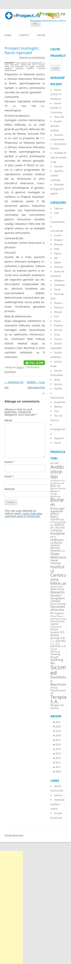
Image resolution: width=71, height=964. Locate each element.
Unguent (59, 438)
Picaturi (58, 303)
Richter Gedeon (54, 631)
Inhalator (59, 280)
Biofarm (57, 502)
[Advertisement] (11, 907)
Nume (10, 462)
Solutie (58, 339)
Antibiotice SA (57, 483)
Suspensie (59, 402)
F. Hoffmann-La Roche (57, 539)
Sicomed (58, 670)
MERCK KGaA (57, 589)
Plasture (58, 307)
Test (56, 411)
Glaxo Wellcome (58, 555)
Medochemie (56, 586)
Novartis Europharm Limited (57, 598)
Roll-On (58, 330)
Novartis (57, 592)
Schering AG (56, 661)
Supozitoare (57, 397)
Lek (63, 583)
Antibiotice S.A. (57, 480)
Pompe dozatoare (14, 835)
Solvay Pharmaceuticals (58, 690)
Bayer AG (55, 485)
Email (9, 476)
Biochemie (55, 496)
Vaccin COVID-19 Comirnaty (56, 108)
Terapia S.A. (58, 699)
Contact (24, 35)
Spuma (58, 384)
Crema (57, 235)
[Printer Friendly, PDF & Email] (34, 362)
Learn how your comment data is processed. (23, 515)
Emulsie (58, 244)
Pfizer (53, 616)
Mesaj (8, 420)
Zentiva (54, 708)
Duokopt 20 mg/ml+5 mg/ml (57, 189)
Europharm (57, 535)
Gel (56, 258)
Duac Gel (59, 117)
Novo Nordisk (58, 603)
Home (8, 35)
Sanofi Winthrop (55, 650)
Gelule (57, 262)
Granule (58, 267)
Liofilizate (59, 285)
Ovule (57, 289)
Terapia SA (57, 705)
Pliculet (58, 312)
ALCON (54, 463)
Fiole (56, 249)
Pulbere (58, 325)
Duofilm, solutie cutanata (57, 175)
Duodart (58, 166)
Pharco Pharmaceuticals (58, 617)
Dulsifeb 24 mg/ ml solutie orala (58, 157)
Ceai (56, 212)
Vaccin (57, 442)
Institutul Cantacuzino (58, 573)
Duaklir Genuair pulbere (56, 126)
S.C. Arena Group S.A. (58, 635)
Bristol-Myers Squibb (54, 516)
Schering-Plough (55, 656)
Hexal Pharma (55, 561)
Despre (41, 35)
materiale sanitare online (57, 804)
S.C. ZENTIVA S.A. (58, 645)
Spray (57, 379)
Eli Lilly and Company (57, 529)
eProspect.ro (51, 14)
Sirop (57, 334)
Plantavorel (56, 627)
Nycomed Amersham (57, 609)
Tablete (58, 406)
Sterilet (58, 388)
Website (10, 489)
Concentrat (56, 231)
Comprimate (57, 221)
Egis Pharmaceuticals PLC (58, 522)
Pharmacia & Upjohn (57, 623)
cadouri (58, 795)
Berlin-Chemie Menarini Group (58, 491)
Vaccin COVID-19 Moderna (55, 94)
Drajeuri (58, 240)
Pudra (57, 321)
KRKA (55, 583)
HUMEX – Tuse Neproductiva (36, 387)
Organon (59, 613)
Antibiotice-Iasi (57, 472)
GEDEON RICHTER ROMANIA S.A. (57, 548)
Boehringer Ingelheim (57, 510)
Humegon (10, 371)
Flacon (20, 367)
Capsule (58, 208)
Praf (56, 316)
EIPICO (59, 524)
